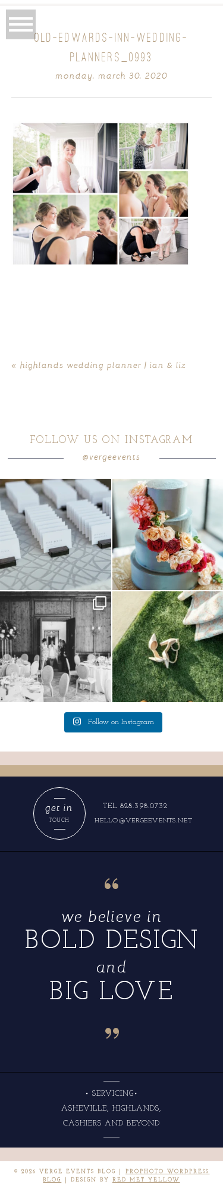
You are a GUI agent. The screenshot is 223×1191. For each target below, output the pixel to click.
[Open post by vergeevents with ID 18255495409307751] (55, 534)
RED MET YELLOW (146, 1180)
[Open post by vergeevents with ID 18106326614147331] (55, 647)
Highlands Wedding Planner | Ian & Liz (103, 364)
